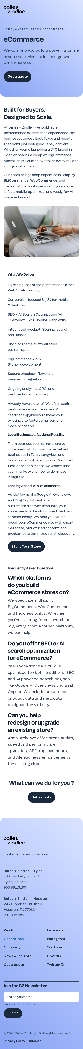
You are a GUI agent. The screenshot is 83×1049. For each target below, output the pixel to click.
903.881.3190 (15, 887)
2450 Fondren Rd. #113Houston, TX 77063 (23, 907)
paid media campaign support (32, 394)
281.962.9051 (15, 915)
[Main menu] (76, 9)
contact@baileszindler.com (26, 854)
